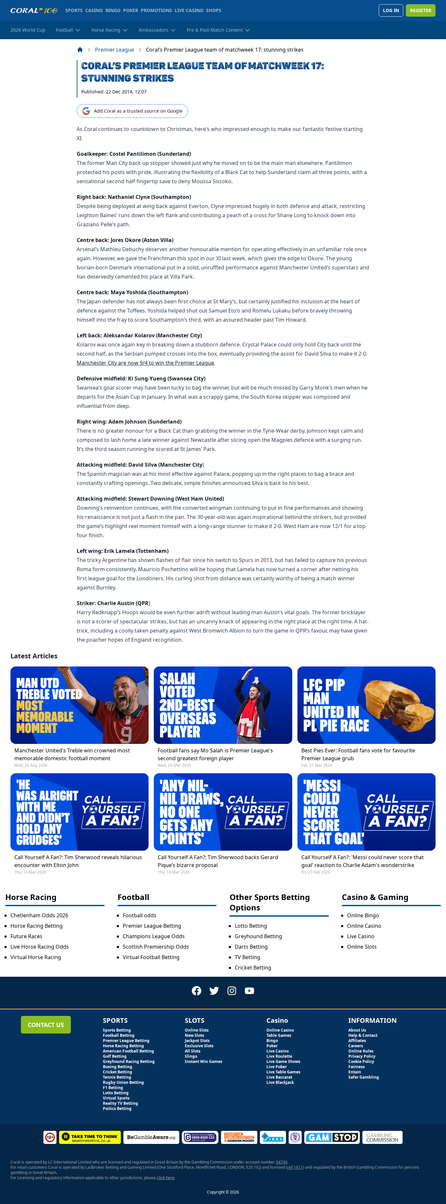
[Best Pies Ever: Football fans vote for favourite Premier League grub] (366, 705)
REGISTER (420, 10)
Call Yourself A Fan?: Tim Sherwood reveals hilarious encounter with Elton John (78, 861)
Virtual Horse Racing (35, 957)
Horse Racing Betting (36, 925)
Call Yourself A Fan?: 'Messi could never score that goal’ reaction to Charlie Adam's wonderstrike (362, 861)
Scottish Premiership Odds (156, 946)
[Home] (80, 49)
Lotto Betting (251, 925)
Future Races (26, 936)
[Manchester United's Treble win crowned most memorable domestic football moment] (79, 705)
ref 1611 (295, 1167)
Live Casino (360, 936)
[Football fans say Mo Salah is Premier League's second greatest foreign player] (223, 705)
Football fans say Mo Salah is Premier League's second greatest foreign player (215, 754)
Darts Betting (251, 946)
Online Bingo (363, 915)
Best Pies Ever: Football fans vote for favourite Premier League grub (358, 754)
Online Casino (364, 925)
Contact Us (46, 1025)
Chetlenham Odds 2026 (39, 915)
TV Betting (247, 957)
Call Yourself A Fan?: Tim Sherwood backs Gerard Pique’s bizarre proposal (218, 861)
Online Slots (362, 946)
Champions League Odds (154, 936)
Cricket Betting (253, 967)
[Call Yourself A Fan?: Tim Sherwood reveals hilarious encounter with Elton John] (79, 812)
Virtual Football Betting (151, 957)
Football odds (139, 915)
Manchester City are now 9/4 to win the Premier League (145, 362)
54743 (281, 1162)
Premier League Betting (152, 925)
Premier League (114, 49)
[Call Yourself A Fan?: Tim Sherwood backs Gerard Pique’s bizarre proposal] (223, 812)
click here (165, 1177)
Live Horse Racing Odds (39, 946)
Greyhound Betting (258, 936)
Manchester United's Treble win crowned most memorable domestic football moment (72, 754)
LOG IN (391, 10)
